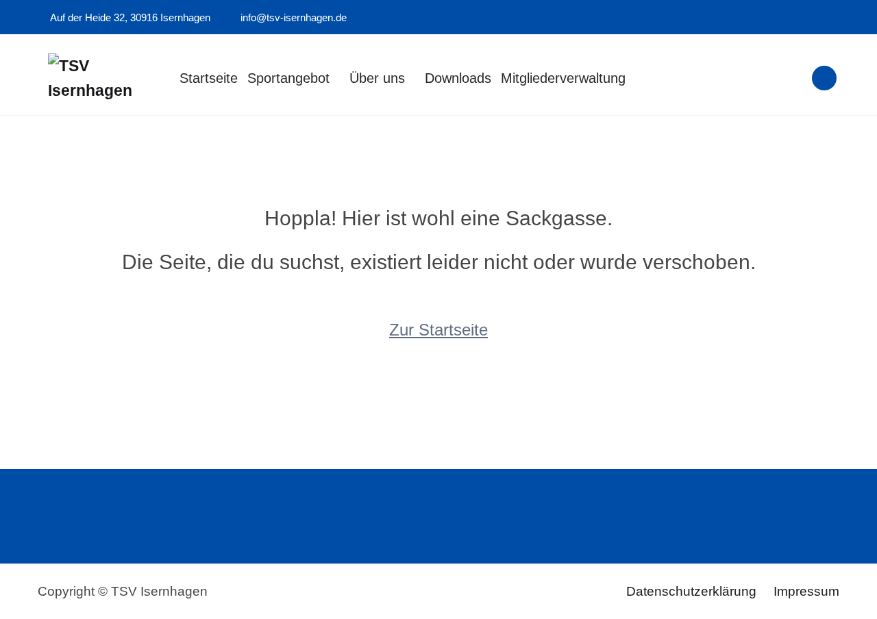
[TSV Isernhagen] (101, 78)
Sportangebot (288, 78)
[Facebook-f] (817, 18)
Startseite (209, 78)
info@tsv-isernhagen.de (292, 17)
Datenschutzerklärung (691, 591)
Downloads (458, 78)
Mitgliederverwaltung (563, 78)
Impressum (806, 591)
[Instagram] (835, 18)
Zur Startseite (438, 329)
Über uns (377, 78)
